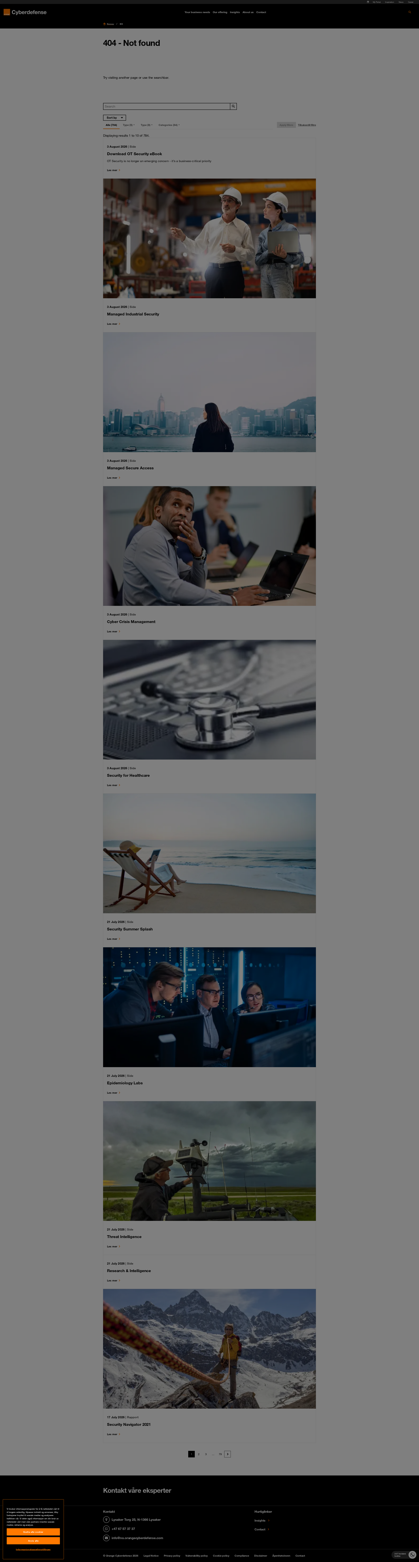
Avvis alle (33, 1540)
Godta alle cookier (33, 1532)
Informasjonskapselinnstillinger (33, 1549)
